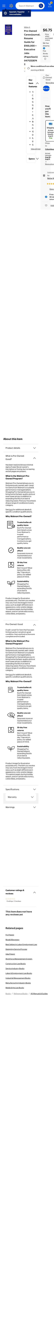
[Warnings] (34, 807)
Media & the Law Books (15, 988)
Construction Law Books (16, 964)
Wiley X (27, 27)
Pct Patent (10, 935)
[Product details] (34, 448)
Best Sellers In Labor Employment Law (21, 944)
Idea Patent (10, 954)
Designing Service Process (16, 949)
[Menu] (4, 6)
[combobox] (30, 5)
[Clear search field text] (37, 5)
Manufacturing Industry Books (18, 983)
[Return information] (44, 59)
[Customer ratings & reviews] (34, 891)
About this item (12, 439)
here (11, 509)
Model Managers (12, 940)
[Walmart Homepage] (11, 6)
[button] (31, 83)
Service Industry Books (15, 968)
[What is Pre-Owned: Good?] (34, 457)
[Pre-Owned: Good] (34, 624)
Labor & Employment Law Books (19, 973)
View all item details (39, 149)
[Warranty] (32, 797)
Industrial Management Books (18, 978)
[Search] (41, 6)
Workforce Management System (19, 959)
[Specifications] (34, 789)
